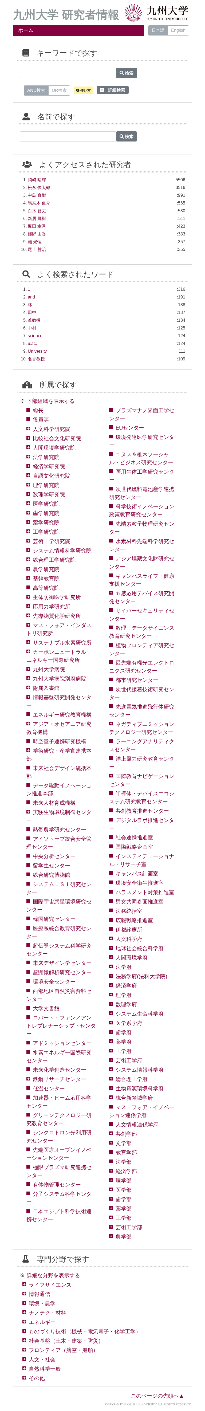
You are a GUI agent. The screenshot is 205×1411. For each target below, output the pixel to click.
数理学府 (126, 1004)
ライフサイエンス (50, 1285)
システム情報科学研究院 (62, 550)
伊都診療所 (129, 930)
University (37, 351)
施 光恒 (35, 241)
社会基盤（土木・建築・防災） (66, 1341)
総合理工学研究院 (54, 560)
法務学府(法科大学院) (141, 976)
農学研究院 (46, 569)
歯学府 (124, 1032)
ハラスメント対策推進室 (145, 892)
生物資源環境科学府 (140, 1088)
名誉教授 (36, 359)
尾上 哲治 (37, 249)
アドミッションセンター (62, 1043)
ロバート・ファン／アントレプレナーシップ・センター (61, 1026)
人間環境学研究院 (54, 448)
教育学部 (126, 1152)
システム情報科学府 (140, 1070)
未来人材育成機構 (54, 803)
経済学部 (126, 1171)
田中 (32, 312)
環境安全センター (54, 982)
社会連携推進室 (134, 837)
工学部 (124, 1218)
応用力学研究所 (51, 607)
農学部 (124, 1237)
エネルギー (42, 1322)
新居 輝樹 (37, 218)
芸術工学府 (129, 1060)
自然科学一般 (45, 1369)
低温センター (49, 1088)
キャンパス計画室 (137, 874)
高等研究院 (46, 588)
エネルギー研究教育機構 (62, 715)
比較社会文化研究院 (57, 438)
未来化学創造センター (59, 1070)
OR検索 (59, 90)
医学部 (124, 1190)
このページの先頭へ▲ (157, 1396)
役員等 (41, 420)
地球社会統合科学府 (140, 948)
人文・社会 (42, 1359)
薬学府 (124, 1042)
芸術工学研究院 (51, 541)
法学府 (124, 967)
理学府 (124, 995)
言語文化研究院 (51, 476)
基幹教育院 (46, 578)
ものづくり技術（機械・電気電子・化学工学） (85, 1331)
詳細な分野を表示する (53, 1275)
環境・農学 (42, 1303)
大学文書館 (46, 1008)
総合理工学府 (132, 1079)
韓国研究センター (54, 919)
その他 (37, 1378)
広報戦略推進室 (134, 920)
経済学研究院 (49, 466)
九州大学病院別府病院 (59, 679)
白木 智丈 (37, 211)
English (178, 30)
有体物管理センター (57, 1185)
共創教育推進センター (142, 811)
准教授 (34, 320)
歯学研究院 (46, 513)
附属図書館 (46, 688)
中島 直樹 (37, 195)
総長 (38, 410)
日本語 (158, 30)
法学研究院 (46, 457)
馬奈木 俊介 (39, 203)
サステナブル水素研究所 (62, 643)
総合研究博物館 (51, 875)
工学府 (124, 1051)
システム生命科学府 (140, 1014)
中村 (32, 328)
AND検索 (36, 90)
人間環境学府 (132, 958)
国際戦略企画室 (134, 847)
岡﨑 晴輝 (37, 180)
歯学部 (124, 1199)
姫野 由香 (37, 234)
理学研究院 (46, 485)
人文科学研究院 (51, 429)
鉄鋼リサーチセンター (59, 1079)
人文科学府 (129, 939)
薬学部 (124, 1209)
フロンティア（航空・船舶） (63, 1350)
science (35, 335)
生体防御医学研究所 (57, 597)
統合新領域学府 (134, 1098)
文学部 (124, 1143)
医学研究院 (46, 504)
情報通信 (39, 1294)
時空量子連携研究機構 (59, 741)
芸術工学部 (129, 1227)
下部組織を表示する (51, 401)
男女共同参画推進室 (140, 902)
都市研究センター (137, 680)
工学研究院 (46, 532)
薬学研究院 (46, 522)
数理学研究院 (49, 494)
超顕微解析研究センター (62, 972)
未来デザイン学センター (62, 963)
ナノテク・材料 (47, 1313)
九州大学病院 (49, 669)
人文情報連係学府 (137, 1124)
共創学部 (126, 1134)
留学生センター (51, 865)
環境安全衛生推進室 (140, 883)
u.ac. (32, 343)
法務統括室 (129, 911)
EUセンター (130, 428)
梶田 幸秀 (37, 226)
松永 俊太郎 (39, 187)
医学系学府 (129, 1023)
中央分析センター (54, 856)
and (31, 297)
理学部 (124, 1181)
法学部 (124, 1162)
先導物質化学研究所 (57, 616)
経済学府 (126, 986)
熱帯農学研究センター (59, 829)
